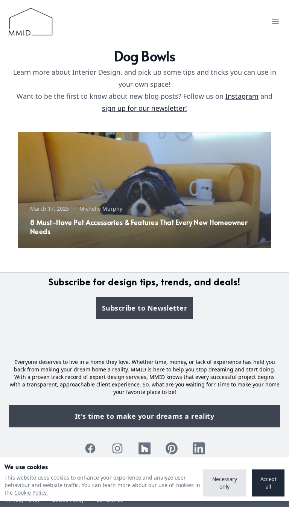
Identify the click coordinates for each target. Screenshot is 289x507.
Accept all (268, 482)
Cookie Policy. (31, 492)
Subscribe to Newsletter (144, 307)
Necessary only (224, 482)
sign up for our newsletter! (144, 108)
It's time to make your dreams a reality (144, 416)
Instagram (242, 96)
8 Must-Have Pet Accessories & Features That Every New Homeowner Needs (138, 226)
